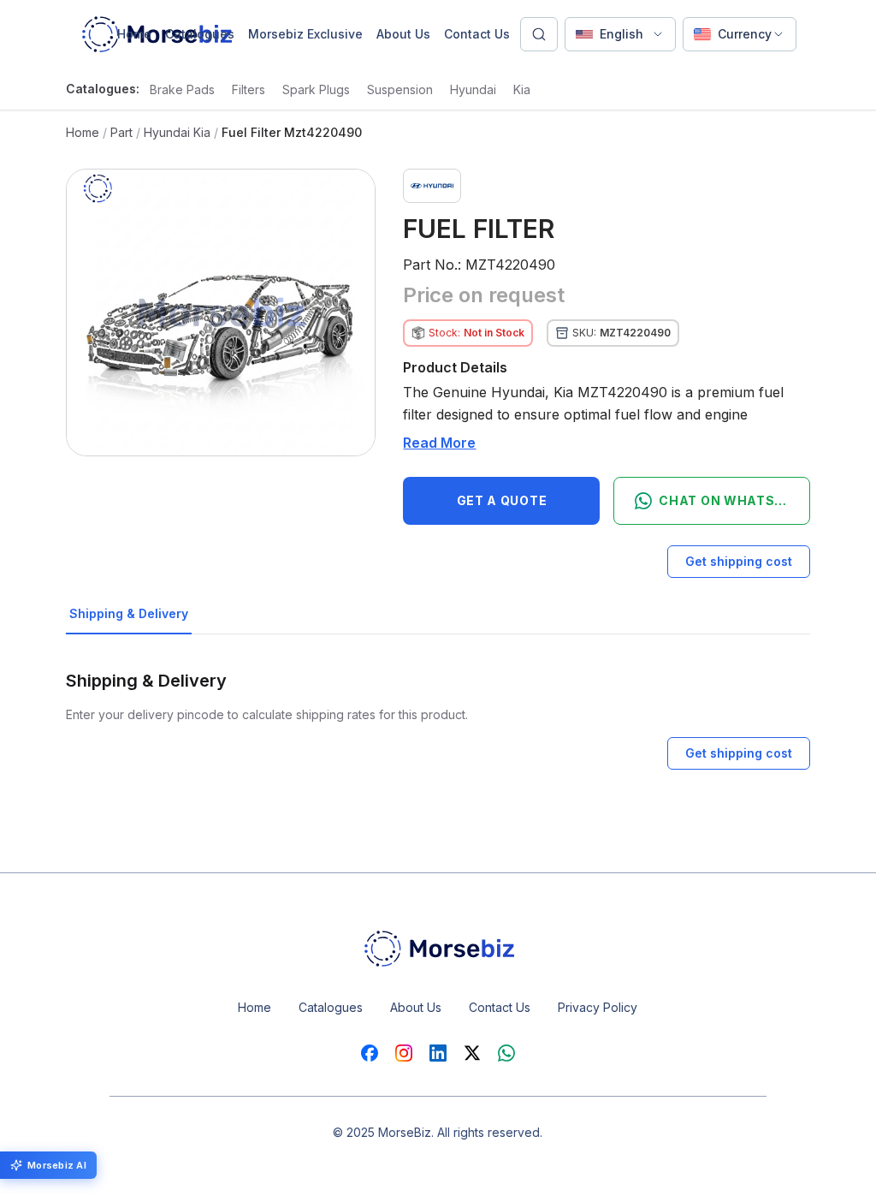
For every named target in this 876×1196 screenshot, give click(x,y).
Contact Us (477, 34)
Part (121, 132)
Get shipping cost (738, 561)
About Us (403, 34)
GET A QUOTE (502, 500)
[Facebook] (369, 1053)
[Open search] (539, 34)
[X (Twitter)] (472, 1053)
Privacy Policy (597, 1007)
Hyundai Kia (177, 132)
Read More (439, 442)
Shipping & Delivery (128, 613)
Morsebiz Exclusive (305, 34)
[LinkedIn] (438, 1053)
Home (134, 34)
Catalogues (199, 34)
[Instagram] (403, 1053)
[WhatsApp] (506, 1053)
